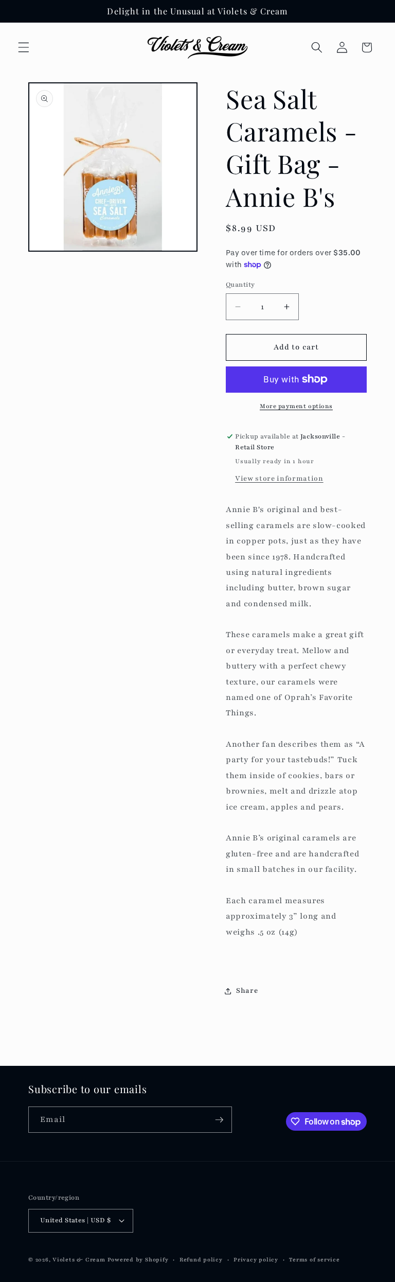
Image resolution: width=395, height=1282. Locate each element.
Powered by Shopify (138, 1259)
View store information (279, 478)
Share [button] (247, 990)
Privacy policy (256, 1259)
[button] (23, 47)
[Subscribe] (219, 1120)
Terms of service (314, 1259)
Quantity (240, 284)
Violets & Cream (78, 1259)
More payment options (296, 406)
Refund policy (201, 1259)
